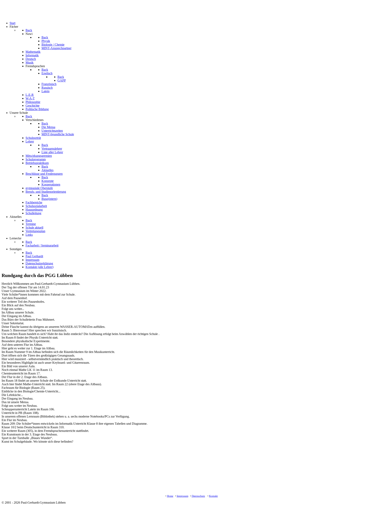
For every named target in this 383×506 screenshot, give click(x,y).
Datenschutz (198, 495)
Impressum (182, 495)
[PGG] (10, 16)
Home (170, 495)
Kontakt (213, 495)
